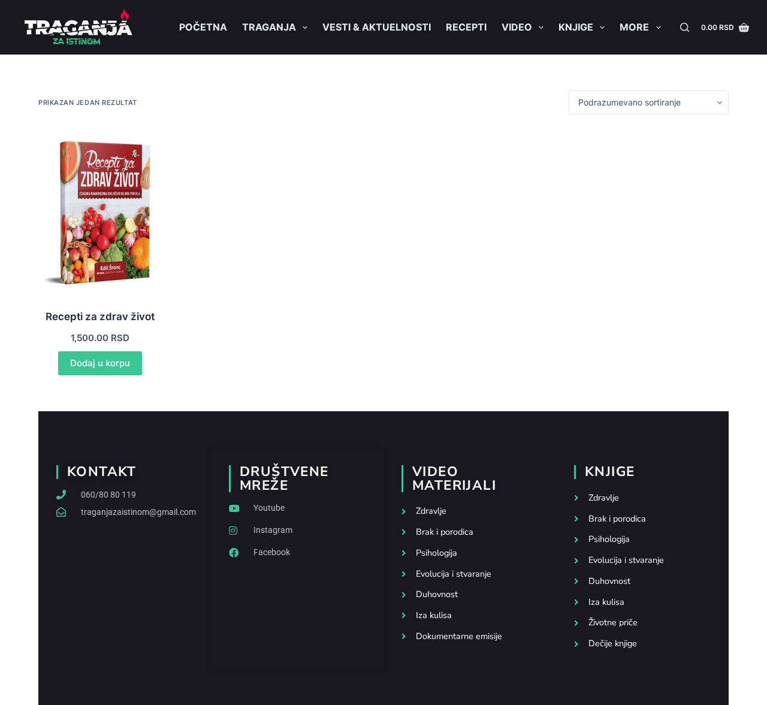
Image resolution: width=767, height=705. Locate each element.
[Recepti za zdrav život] (100, 211)
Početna (203, 27)
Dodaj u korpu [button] (100, 363)
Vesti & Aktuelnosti (376, 27)
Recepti (466, 27)
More (634, 27)
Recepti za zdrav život (100, 317)
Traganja (269, 27)
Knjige (575, 27)
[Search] (684, 27)
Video (517, 27)
